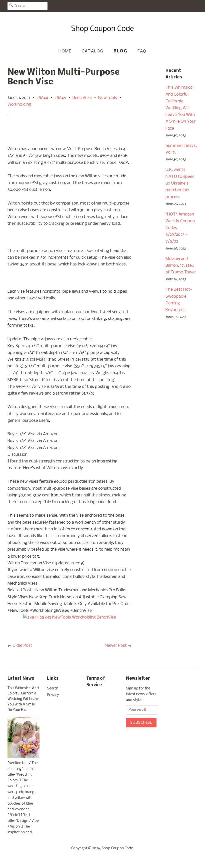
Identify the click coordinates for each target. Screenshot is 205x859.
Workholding (19, 104)
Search (52, 688)
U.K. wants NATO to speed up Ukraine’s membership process (180, 183)
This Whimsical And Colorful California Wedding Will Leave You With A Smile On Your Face (181, 108)
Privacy (53, 695)
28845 (60, 97)
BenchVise (82, 97)
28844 (42, 97)
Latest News (21, 678)
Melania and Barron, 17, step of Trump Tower (181, 265)
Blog (120, 51)
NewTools (107, 97)
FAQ (142, 51)
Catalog (92, 51)
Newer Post (116, 645)
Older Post (22, 645)
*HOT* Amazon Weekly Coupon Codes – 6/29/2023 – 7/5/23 (180, 228)
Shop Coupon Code (117, 848)
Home (65, 51)
